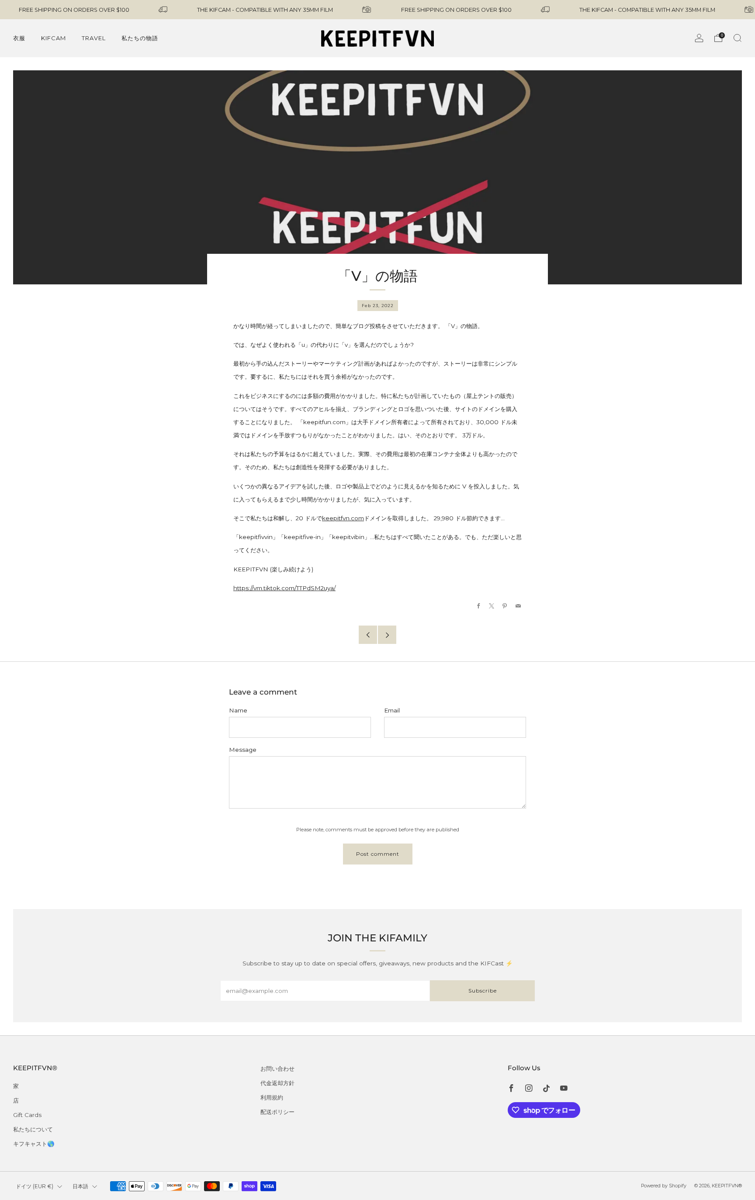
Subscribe (482, 990)
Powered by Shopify (663, 1186)
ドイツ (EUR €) (34, 1186)
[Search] (737, 38)
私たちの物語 (139, 38)
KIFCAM (53, 38)
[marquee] (377, 9)
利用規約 (271, 1097)
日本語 (80, 1186)
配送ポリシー (277, 1111)
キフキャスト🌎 (34, 1143)
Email (392, 710)
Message (242, 749)
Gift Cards (27, 1114)
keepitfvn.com (343, 518)
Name (238, 710)
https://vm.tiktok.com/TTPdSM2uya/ (284, 587)
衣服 (19, 38)
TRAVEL (94, 38)
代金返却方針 (277, 1082)
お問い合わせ (277, 1068)
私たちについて (33, 1129)
